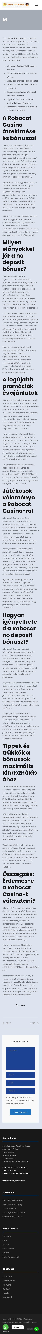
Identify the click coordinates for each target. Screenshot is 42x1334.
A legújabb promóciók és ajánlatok (22, 81)
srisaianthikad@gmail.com (13, 1180)
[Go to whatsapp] (6, 1327)
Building (5, 1252)
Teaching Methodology (13, 1200)
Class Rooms (8, 1248)
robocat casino (19, 38)
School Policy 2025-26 (12, 1216)
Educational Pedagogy (12, 1204)
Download (7, 1297)
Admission (7, 1276)
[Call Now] (36, 1329)
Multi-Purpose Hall (10, 1257)
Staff (4, 1240)
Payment (6, 1285)
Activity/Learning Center (13, 1212)
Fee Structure (8, 1280)
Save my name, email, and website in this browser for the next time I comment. (20, 1100)
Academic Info (9, 1208)
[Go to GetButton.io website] (5, 1331)
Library (5, 1244)
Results (5, 1293)
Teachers (6, 1236)
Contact (6, 1289)
